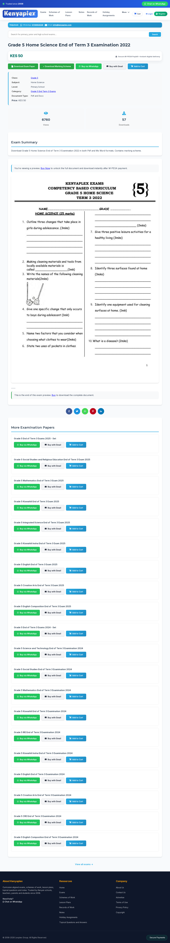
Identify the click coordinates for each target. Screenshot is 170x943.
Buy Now (45, 168)
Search (155, 34)
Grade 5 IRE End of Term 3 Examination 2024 (37, 732)
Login (150, 14)
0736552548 (37, 25)
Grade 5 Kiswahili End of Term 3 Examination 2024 (40, 711)
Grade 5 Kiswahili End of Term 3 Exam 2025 (36, 501)
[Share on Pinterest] (93, 411)
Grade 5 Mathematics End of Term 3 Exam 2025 (39, 480)
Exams (43, 12)
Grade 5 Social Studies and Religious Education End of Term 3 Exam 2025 (52, 459)
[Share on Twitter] (77, 411)
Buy (54, 395)
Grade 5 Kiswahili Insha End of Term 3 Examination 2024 (43, 753)
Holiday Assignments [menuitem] (109, 14)
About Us (120, 887)
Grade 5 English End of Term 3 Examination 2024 (39, 774)
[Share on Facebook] (69, 411)
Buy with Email (116, 66)
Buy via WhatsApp (90, 66)
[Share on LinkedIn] (101, 411)
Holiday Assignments (68, 917)
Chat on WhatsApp (156, 4)
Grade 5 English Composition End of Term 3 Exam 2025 (42, 606)
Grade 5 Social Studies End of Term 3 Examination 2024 (43, 669)
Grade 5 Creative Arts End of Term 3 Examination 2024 (42, 795)
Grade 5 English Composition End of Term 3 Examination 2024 (46, 837)
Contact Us (121, 892)
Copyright (120, 912)
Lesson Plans (68, 14)
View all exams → (84, 864)
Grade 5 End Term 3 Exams (43, 91)
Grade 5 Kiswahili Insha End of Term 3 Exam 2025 (39, 543)
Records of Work (92, 14)
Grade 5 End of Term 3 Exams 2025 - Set (35, 438)
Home (62, 887)
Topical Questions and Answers (73, 922)
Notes (81, 12)
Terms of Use (122, 902)
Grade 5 (34, 78)
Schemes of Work (54, 14)
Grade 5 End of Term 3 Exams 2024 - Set (35, 627)
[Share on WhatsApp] (85, 411)
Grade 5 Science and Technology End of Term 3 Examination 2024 (48, 648)
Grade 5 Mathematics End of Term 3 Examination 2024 (42, 690)
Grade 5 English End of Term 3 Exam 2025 (35, 564)
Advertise (120, 897)
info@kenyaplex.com (62, 25)
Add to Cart (139, 66)
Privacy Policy (122, 907)
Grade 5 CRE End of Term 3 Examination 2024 (37, 816)
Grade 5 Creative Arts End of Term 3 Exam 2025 (39, 585)
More (124, 12)
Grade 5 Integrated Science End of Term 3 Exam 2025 (42, 522)
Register (162, 14)
